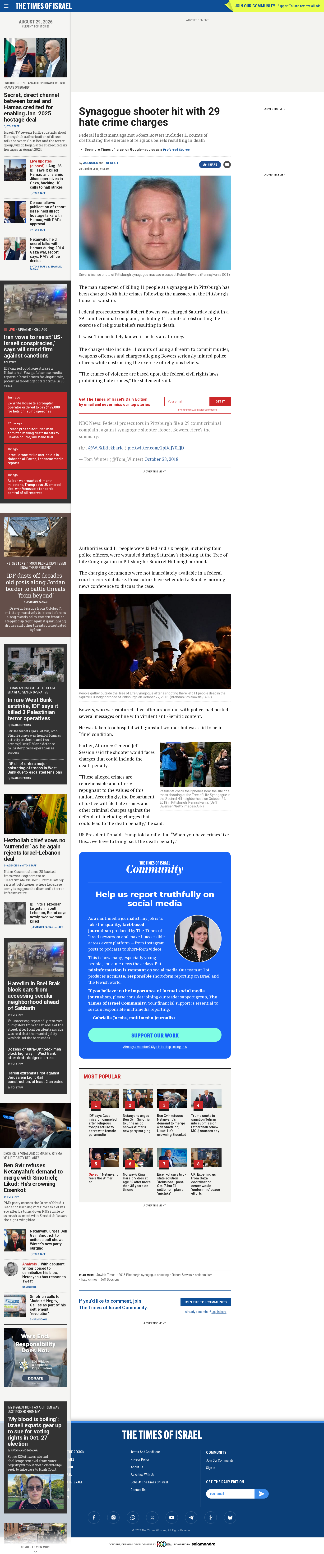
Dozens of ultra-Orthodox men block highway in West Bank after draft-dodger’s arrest (34, 1053)
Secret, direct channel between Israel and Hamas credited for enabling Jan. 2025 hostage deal (31, 107)
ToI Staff (111, 163)
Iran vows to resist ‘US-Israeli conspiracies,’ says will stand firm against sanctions (33, 346)
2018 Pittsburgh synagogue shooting (144, 1275)
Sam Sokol (29, 1287)
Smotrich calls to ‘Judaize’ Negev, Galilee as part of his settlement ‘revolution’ (48, 1305)
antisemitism (204, 1275)
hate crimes (89, 1279)
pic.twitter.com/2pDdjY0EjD (156, 448)
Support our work (155, 1035)
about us (137, 1467)
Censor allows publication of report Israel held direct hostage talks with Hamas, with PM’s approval (48, 213)
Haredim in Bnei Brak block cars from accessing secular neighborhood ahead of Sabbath (34, 995)
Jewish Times (106, 1275)
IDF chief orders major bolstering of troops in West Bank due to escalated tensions (35, 768)
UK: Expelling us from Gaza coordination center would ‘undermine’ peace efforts (205, 1184)
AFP (61, 927)
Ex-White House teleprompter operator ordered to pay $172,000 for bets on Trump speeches (34, 407)
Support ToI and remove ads (299, 6)
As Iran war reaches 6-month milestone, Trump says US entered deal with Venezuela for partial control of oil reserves (34, 487)
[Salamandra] (203, 1543)
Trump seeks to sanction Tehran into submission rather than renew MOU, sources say (205, 1123)
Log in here (219, 1311)
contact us (138, 1490)
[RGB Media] (165, 1544)
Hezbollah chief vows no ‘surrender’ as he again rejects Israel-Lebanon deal (34, 849)
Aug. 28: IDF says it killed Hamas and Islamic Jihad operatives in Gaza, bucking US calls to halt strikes (46, 177)
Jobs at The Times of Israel (149, 1482)
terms (214, 409)
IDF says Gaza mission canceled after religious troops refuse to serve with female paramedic (103, 1125)
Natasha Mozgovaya (24, 1450)
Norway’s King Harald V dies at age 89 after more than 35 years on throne (137, 1182)
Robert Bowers (182, 1275)
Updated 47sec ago (32, 329)
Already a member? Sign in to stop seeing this (155, 1046)
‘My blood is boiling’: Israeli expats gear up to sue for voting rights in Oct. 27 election (34, 1431)
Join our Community (255, 5)
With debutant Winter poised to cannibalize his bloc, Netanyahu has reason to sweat (44, 1272)
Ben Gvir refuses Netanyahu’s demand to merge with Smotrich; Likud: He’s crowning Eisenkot (171, 1125)
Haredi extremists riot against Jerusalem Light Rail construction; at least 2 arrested (35, 1077)
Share (212, 164)
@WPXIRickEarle (106, 448)
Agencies (90, 163)
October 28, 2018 (161, 459)
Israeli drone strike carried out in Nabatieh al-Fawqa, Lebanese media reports (36, 459)
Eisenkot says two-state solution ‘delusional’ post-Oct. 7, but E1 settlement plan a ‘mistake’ (171, 1184)
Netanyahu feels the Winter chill (103, 1178)
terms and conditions (146, 1452)
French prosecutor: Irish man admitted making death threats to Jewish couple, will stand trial (33, 433)
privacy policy (140, 1459)
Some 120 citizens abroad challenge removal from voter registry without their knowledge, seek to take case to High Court (35, 1463)
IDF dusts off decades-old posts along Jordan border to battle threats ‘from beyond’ (35, 585)
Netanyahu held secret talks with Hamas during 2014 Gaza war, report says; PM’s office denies (47, 250)
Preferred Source (176, 149)
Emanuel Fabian (37, 602)
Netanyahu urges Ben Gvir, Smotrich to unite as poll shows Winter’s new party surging (137, 1123)
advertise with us (142, 1475)
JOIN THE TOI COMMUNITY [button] (205, 1302)
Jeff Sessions (110, 1279)
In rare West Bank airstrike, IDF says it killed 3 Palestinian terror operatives (33, 709)
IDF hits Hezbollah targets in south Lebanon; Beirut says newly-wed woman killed (48, 913)
